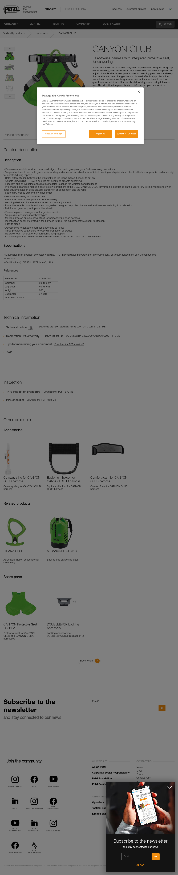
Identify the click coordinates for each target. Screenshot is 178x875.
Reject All (100, 134)
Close (140, 865)
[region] (90, 115)
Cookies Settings (53, 134)
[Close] (139, 91)
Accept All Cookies (126, 134)
